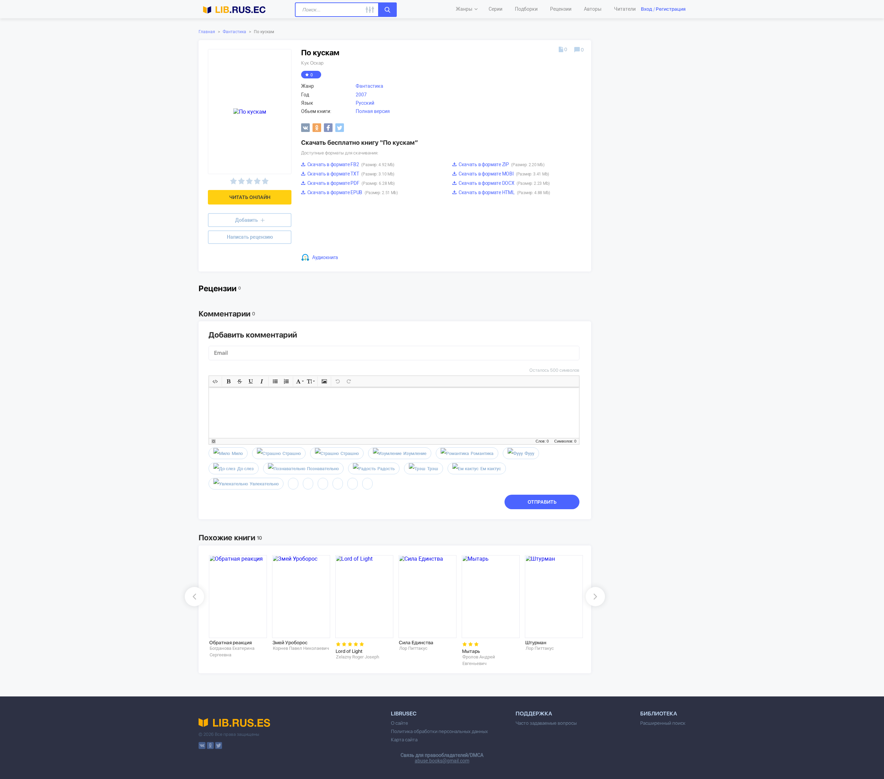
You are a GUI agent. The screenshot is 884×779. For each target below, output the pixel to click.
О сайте (399, 723)
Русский (365, 103)
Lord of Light (349, 651)
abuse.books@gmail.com (442, 760)
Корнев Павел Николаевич (301, 648)
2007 (361, 94)
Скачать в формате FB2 (350, 164)
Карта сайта (404, 739)
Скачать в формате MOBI (503, 174)
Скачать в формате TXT (350, 174)
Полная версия (373, 111)
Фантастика (234, 31)
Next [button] (595, 596)
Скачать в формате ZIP (501, 164)
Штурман (535, 642)
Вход (646, 9)
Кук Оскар (312, 63)
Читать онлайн (249, 197)
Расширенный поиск (662, 723)
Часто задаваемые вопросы (546, 723)
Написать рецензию (250, 237)
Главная (207, 31)
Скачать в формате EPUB (352, 192)
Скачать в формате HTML (504, 192)
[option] (235, 606)
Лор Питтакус (413, 648)
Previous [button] (194, 596)
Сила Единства (416, 642)
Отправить (542, 502)
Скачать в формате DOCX (504, 183)
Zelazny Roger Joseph (357, 656)
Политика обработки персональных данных (439, 731)
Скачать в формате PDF (350, 183)
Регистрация (670, 9)
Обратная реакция (230, 642)
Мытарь (471, 651)
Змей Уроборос (290, 642)
